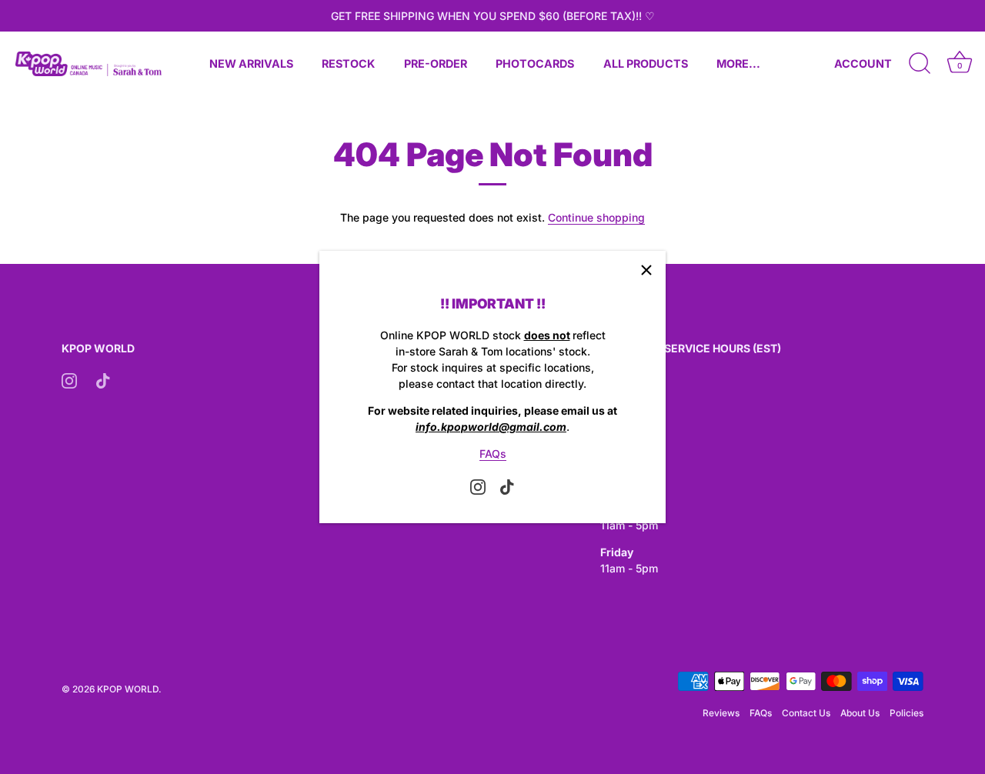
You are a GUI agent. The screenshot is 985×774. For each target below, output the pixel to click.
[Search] (920, 64)
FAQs (492, 453)
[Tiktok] (507, 485)
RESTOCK (348, 63)
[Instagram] (478, 485)
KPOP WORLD (128, 689)
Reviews (721, 713)
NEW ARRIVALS (251, 63)
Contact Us (806, 713)
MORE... (738, 63)
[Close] (646, 270)
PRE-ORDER (435, 63)
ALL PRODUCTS (645, 63)
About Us (860, 713)
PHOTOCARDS (535, 63)
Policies (906, 713)
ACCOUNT (863, 63)
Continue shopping (596, 217)
